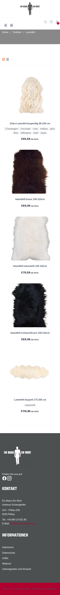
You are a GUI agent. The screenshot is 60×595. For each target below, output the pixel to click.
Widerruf (6, 563)
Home (5, 32)
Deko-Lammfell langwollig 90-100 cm (30, 123)
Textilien (17, 32)
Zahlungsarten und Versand (16, 569)
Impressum (8, 547)
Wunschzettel (51, 22)
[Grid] (3, 59)
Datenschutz (8, 553)
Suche (45, 22)
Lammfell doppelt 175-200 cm (30, 399)
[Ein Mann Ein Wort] (30, 8)
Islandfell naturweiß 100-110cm (30, 266)
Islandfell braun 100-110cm (30, 199)
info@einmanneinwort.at (22, 523)
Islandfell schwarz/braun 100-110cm (30, 333)
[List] (7, 59)
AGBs (5, 558)
